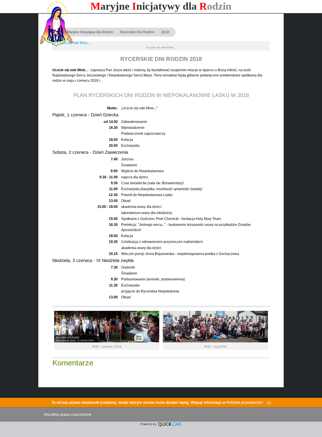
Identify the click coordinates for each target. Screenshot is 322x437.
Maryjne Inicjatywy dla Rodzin (90, 32)
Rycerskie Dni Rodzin (137, 32)
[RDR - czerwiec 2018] (106, 341)
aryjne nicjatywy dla (161, 6)
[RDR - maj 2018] (215, 341)
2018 (165, 32)
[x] (269, 402)
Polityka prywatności (244, 402)
